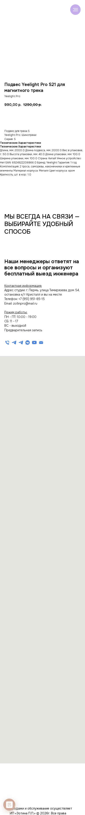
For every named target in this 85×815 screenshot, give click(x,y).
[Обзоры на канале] (27, 342)
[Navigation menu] (75, 9)
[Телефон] (7, 342)
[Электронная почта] (41, 342)
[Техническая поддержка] (14, 342)
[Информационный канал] (21, 342)
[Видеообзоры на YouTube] (34, 342)
